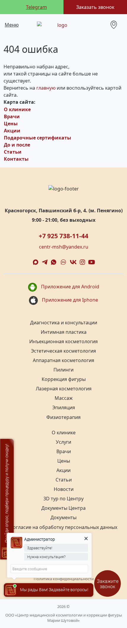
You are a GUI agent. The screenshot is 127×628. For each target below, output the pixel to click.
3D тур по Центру (63, 498)
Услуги (63, 442)
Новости (64, 489)
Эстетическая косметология (63, 351)
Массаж (64, 398)
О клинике (17, 109)
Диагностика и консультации (63, 322)
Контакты (16, 159)
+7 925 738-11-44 (63, 236)
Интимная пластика (64, 332)
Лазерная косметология (64, 388)
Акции (12, 130)
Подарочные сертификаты (37, 137)
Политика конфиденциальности (64, 578)
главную (46, 88)
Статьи (13, 152)
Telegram (36, 7)
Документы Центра (63, 508)
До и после (17, 145)
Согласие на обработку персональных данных (63, 527)
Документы (63, 517)
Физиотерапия (63, 417)
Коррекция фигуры (64, 379)
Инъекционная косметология (63, 341)
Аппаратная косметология (63, 360)
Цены (11, 123)
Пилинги (63, 369)
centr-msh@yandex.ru (63, 247)
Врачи (12, 116)
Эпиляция (63, 407)
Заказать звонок (95, 7)
